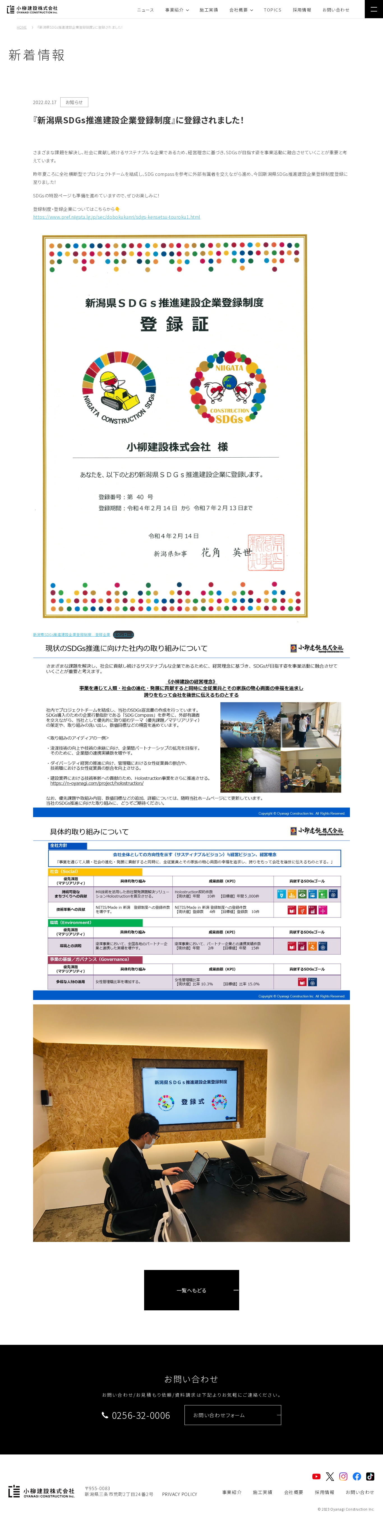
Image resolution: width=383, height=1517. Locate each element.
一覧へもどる (192, 1290)
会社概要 (238, 10)
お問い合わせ (335, 10)
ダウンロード (123, 634)
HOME (22, 27)
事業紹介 (174, 10)
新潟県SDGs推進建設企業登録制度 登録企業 (71, 634)
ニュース (145, 10)
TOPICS (273, 10)
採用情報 (302, 10)
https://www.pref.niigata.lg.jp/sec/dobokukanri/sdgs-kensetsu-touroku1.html (116, 216)
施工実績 (209, 10)
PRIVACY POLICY (179, 1494)
